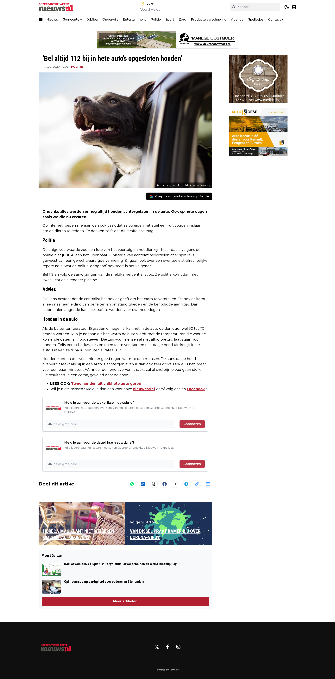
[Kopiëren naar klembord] (197, 484)
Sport (169, 19)
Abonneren (192, 424)
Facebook (196, 389)
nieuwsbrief (144, 389)
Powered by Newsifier (167, 669)
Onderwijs (110, 19)
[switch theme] (286, 7)
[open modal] (294, 7)
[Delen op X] (175, 484)
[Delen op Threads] (154, 484)
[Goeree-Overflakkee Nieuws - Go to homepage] (56, 646)
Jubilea (92, 19)
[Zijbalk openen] (41, 19)
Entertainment (134, 19)
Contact (274, 19)
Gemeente (71, 19)
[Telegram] (186, 484)
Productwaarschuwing (208, 19)
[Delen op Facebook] (164, 484)
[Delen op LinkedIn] (143, 484)
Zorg (182, 19)
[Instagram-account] (178, 647)
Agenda (237, 19)
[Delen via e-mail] (208, 484)
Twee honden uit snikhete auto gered (106, 383)
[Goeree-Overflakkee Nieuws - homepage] (56, 7)
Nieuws (52, 19)
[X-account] (156, 647)
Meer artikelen (125, 601)
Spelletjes (255, 19)
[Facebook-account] (167, 647)
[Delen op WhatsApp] (132, 484)
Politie (156, 19)
